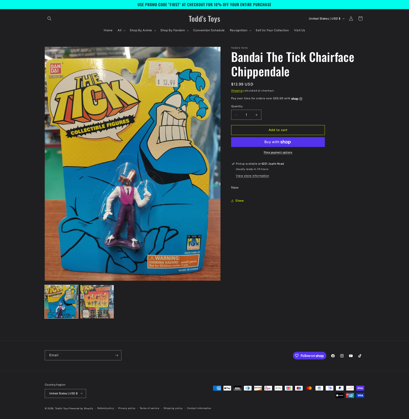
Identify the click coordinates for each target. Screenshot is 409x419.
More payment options (278, 152)
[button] (49, 18)
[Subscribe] (116, 355)
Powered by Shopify (81, 408)
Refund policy (105, 408)
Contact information (199, 408)
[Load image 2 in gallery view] (97, 301)
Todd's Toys (62, 408)
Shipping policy (173, 408)
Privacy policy (126, 408)
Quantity (237, 106)
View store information (252, 176)
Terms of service (149, 408)
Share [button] (239, 201)
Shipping (237, 90)
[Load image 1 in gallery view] (61, 301)
